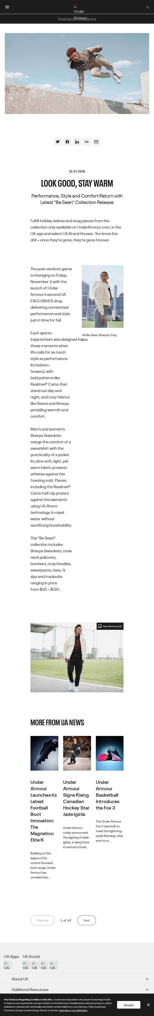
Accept (129, 1005)
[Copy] (87, 142)
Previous (42, 920)
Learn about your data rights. (73, 1010)
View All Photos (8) (112, 626)
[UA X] (36, 965)
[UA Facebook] (54, 965)
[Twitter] (58, 142)
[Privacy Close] (148, 1005)
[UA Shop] (8, 965)
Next (86, 920)
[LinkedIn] (77, 142)
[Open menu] (7, 7)
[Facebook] (67, 142)
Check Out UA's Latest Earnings (77, 18)
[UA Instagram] (27, 965)
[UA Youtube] (45, 965)
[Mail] (96, 142)
